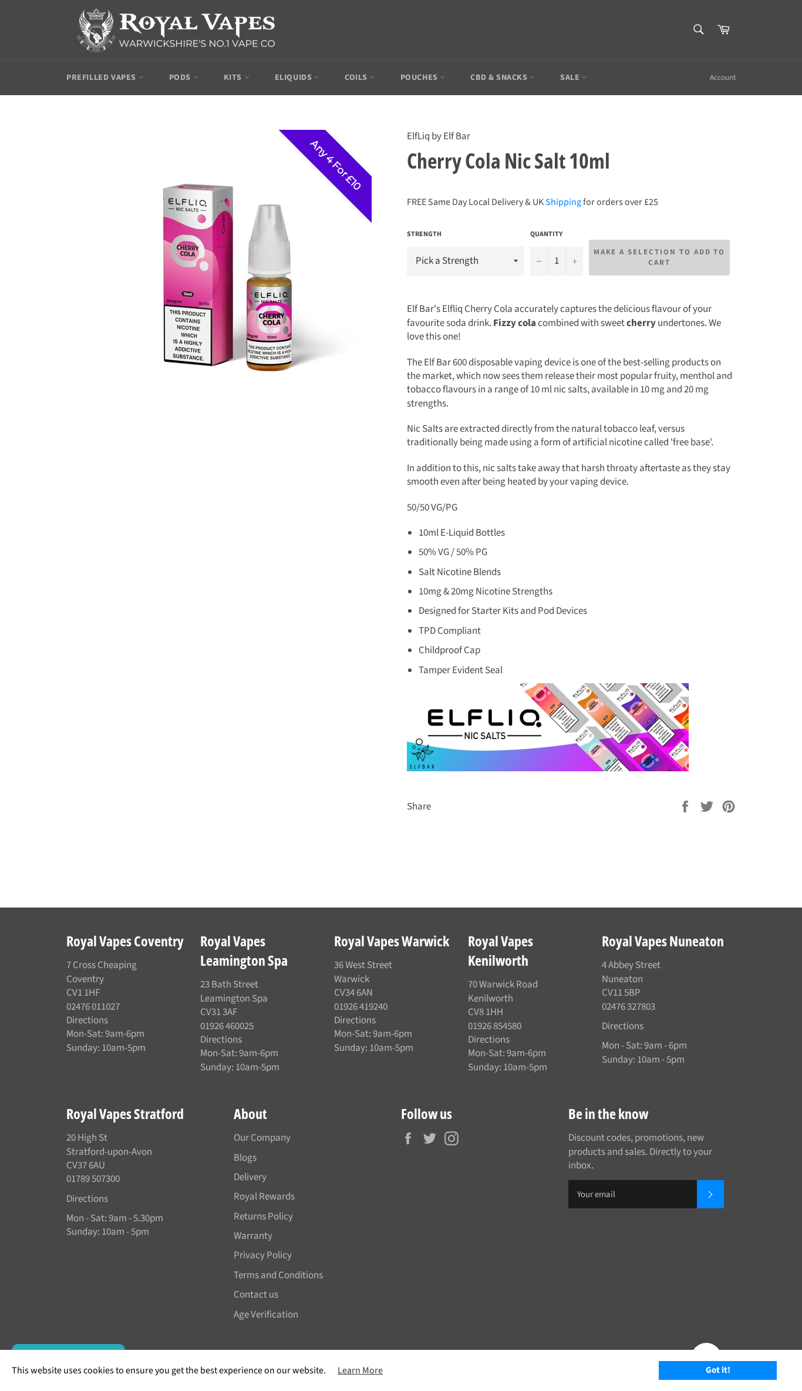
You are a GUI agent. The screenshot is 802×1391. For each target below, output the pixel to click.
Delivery (250, 1177)
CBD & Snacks (500, 77)
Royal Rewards (264, 1197)
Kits (234, 77)
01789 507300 (93, 1179)
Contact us (256, 1295)
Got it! (718, 1370)
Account (723, 77)
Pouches (420, 77)
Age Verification (266, 1315)
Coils (357, 77)
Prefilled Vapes (102, 77)
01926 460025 (227, 1026)
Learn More (360, 1370)
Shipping (563, 202)
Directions (87, 1020)
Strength (424, 234)
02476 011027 (93, 1007)
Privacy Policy (263, 1255)
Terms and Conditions (278, 1275)
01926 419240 (360, 1007)
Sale (571, 77)
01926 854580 (494, 1026)
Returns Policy (263, 1216)
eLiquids (294, 77)
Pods (181, 77)
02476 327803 (628, 1007)
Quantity (546, 234)
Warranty (253, 1236)
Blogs (245, 1158)
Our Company (262, 1138)
